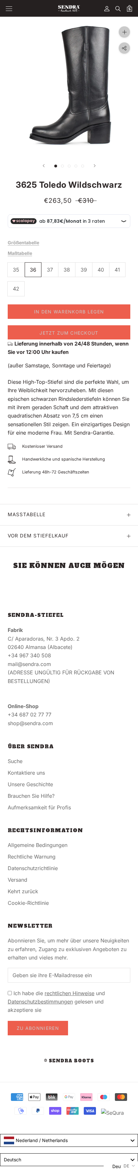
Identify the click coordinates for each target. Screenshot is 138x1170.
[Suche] (118, 8)
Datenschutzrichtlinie (33, 868)
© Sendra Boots (69, 1061)
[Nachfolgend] (95, 165)
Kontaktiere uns (26, 773)
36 (33, 269)
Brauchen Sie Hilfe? (31, 796)
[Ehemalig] (44, 165)
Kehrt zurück (23, 891)
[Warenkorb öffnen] (129, 8)
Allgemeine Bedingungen (37, 845)
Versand (17, 880)
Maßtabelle (20, 253)
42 (16, 288)
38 (67, 269)
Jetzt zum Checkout (68, 333)
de (127, 1165)
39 (84, 269)
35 (16, 269)
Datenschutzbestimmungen (40, 1001)
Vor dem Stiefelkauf (38, 536)
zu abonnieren (38, 1028)
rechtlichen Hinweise (69, 993)
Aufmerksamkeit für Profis (39, 807)
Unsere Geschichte (30, 784)
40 (101, 269)
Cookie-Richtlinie (28, 903)
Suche (15, 761)
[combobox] (69, 1140)
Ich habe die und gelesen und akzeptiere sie (56, 1001)
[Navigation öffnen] (9, 8)
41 (117, 269)
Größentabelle (23, 242)
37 (50, 269)
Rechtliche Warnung (32, 856)
